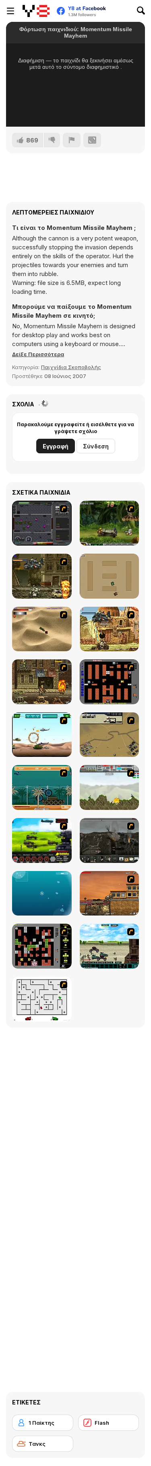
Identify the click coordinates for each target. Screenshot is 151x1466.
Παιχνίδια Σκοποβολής (71, 367)
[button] (38, 354)
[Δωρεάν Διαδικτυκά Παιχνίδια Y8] (36, 11)
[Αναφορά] (72, 140)
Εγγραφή (55, 446)
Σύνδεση (96, 446)
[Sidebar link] (10, 11)
